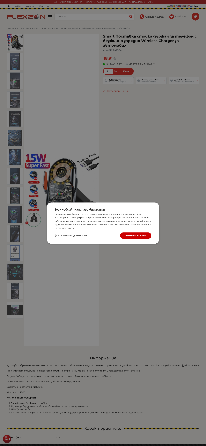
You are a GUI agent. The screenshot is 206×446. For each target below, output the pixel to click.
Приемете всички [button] (135, 235)
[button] (71, 235)
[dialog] (103, 223)
